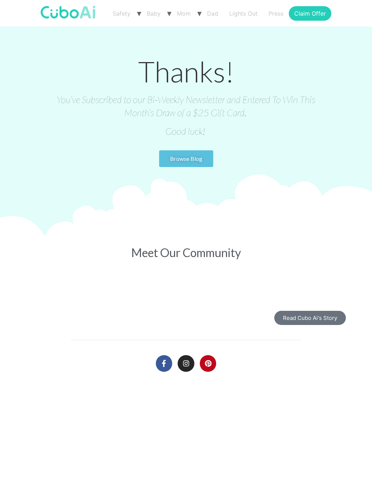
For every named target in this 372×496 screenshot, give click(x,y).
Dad (212, 13)
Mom (184, 13)
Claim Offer (310, 13)
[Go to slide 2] (186, 280)
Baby (154, 13)
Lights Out (243, 13)
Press (275, 13)
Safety (121, 13)
